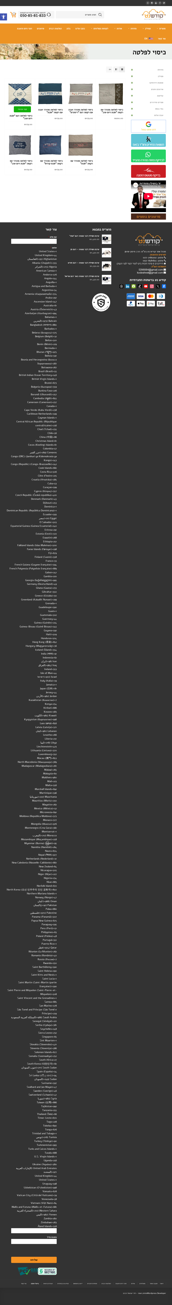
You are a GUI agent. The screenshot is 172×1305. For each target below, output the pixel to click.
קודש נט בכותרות (63, 1283)
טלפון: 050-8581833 (153, 260)
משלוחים (142, 1283)
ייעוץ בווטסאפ (78, 1283)
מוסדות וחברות (92, 1283)
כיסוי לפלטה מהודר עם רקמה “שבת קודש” (51, 162)
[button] (3, 16)
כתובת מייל (52, 1237)
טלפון (53, 248)
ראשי (161, 1283)
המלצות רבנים (106, 1283)
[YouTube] (156, 2)
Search (100, 14)
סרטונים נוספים (148, 216)
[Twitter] (164, 2)
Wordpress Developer (156, 1293)
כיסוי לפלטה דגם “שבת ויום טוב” (21, 117)
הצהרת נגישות (48, 1283)
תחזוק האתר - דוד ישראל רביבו (135, 1293)
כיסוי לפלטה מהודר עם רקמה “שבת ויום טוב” (112, 111)
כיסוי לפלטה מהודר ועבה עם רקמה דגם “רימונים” (80, 111)
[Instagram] (152, 2)
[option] (31, 251)
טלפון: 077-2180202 (153, 257)
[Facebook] (160, 2)
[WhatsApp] (148, 2)
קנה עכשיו (22, 109)
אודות (133, 1283)
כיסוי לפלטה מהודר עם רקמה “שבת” (82, 162)
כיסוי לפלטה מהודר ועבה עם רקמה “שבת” (50, 111)
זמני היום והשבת (121, 1283)
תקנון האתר (153, 1283)
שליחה (34, 1260)
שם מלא (52, 237)
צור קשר (23, 1283)
